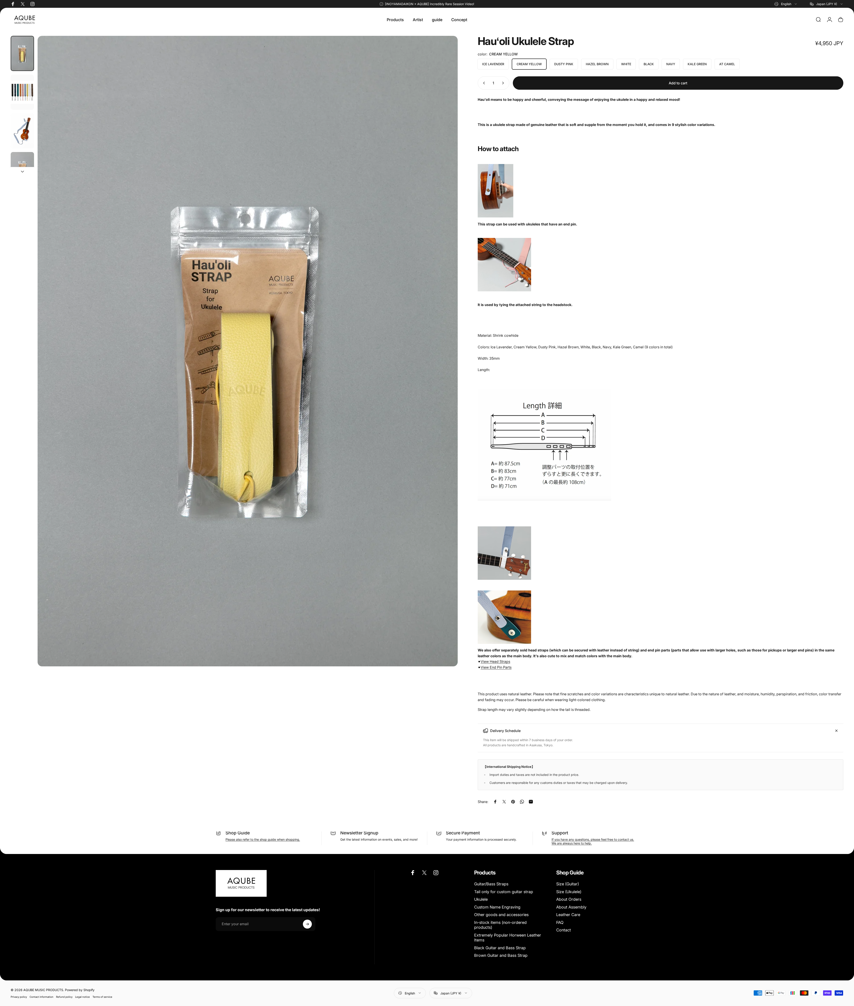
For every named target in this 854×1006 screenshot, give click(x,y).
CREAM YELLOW (529, 64)
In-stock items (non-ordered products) (500, 925)
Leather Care (568, 914)
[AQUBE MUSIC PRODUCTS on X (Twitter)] (22, 4)
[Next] (446, 362)
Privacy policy (19, 996)
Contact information (41, 996)
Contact (563, 930)
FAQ (560, 922)
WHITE (626, 64)
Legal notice (82, 996)
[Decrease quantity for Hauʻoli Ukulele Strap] (483, 83)
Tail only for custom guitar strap (503, 891)
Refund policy (64, 996)
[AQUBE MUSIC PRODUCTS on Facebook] (13, 4)
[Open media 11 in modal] (247, 351)
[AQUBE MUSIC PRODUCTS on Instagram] (32, 4)
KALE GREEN (697, 64)
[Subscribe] (307, 924)
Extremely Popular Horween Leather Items (507, 938)
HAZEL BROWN (597, 64)
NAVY (670, 64)
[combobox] (786, 4)
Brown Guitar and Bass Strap (501, 955)
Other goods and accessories (501, 914)
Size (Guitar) (567, 884)
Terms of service (102, 996)
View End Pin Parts (496, 667)
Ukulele (481, 899)
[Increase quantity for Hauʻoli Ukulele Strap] (504, 83)
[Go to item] (22, 53)
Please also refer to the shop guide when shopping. (263, 839)
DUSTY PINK (563, 64)
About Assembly (571, 907)
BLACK (649, 64)
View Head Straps (495, 661)
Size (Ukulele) (568, 891)
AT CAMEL (727, 64)
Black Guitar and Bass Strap (500, 947)
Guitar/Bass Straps (491, 884)
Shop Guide (238, 833)
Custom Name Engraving (497, 907)
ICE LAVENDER (493, 64)
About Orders (568, 899)
